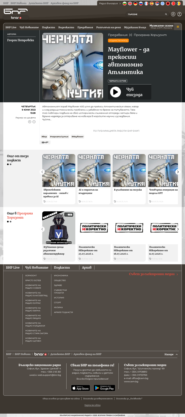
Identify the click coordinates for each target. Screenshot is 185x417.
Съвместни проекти (60, 291)
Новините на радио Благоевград (36, 294)
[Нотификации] (173, 14)
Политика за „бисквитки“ (129, 398)
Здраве (58, 285)
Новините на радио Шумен (33, 339)
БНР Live (13, 267)
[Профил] (179, 14)
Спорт (57, 302)
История (59, 297)
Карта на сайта (92, 405)
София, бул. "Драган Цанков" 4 (44, 368)
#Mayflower (77, 136)
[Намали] (34, 121)
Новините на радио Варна (33, 309)
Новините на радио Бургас (33, 301)
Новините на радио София (33, 286)
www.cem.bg (131, 381)
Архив (87, 267)
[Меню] (178, 26)
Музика (58, 307)
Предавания (118, 35)
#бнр (44, 136)
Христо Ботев (33, 280)
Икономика (61, 275)
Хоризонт (31, 275)
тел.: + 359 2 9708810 (135, 372)
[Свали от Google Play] (104, 388)
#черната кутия (59, 136)
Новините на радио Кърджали (35, 324)
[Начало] (16, 11)
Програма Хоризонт (150, 35)
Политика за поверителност (98, 398)
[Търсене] (166, 14)
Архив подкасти (63, 312)
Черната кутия (117, 81)
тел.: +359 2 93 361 (51, 372)
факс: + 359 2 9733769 (135, 375)
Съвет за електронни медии (152, 274)
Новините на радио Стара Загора (36, 332)
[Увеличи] (29, 121)
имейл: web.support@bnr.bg (45, 375)
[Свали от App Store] (80, 388)
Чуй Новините (36, 267)
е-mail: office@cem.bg (136, 378)
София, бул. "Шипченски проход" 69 (144, 368)
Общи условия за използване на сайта (61, 398)
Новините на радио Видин (33, 316)
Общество (60, 280)
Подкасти (62, 267)
